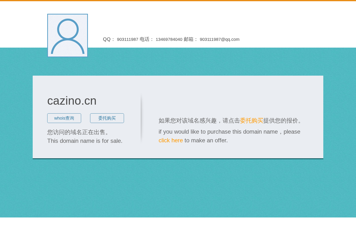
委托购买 (107, 118)
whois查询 (64, 118)
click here (171, 140)
